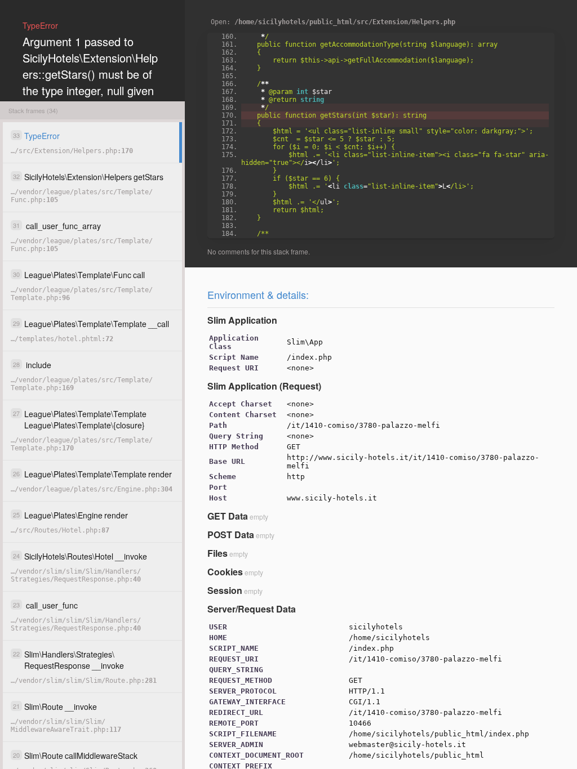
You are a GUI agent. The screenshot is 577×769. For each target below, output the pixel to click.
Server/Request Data (251, 608)
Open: (333, 22)
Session (224, 590)
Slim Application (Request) (264, 385)
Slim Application (242, 320)
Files (217, 553)
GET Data (227, 515)
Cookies (225, 571)
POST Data (230, 534)
